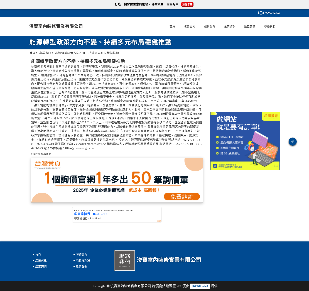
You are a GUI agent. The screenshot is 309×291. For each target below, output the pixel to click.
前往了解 (187, 4)
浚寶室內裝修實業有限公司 (56, 26)
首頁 (172, 26)
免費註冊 (81, 266)
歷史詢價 (249, 26)
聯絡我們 (269, 26)
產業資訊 (229, 26)
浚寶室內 (189, 26)
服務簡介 (209, 26)
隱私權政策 (83, 260)
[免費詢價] (293, 142)
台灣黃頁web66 (200, 286)
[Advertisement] (245, 83)
